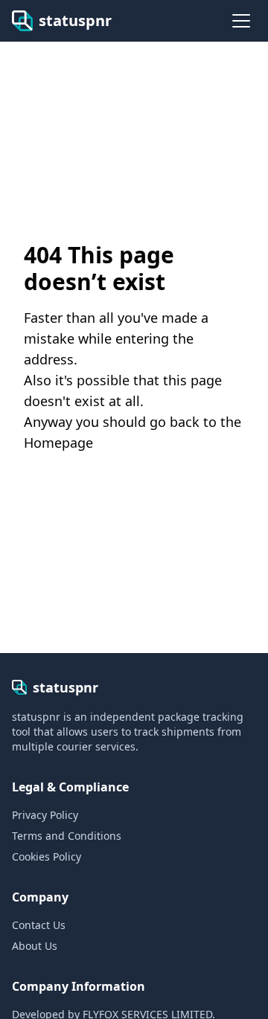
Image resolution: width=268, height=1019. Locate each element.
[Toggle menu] (241, 20)
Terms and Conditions (66, 836)
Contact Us (39, 925)
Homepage (58, 442)
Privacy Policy (45, 815)
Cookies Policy (46, 856)
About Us (34, 946)
